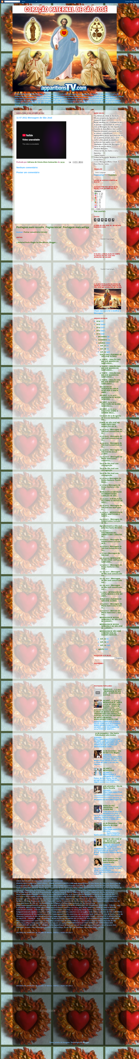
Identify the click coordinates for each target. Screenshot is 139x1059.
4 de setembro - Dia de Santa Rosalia (112, 787)
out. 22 (103, 639)
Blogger (86, 1042)
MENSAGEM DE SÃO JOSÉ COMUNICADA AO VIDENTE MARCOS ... (110, 633)
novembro (102, 340)
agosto (101, 649)
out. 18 (103, 642)
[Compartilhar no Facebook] (80, 162)
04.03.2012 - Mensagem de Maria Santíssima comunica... (111, 459)
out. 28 (103, 349)
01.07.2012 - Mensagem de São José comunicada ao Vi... (111, 438)
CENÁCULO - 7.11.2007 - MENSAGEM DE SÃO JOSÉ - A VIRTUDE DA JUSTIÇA (112, 692)
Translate (112, 175)
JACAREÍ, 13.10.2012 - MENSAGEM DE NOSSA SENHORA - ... (110, 397)
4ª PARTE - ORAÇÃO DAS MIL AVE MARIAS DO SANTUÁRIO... (110, 361)
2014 (98, 328)
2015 (98, 324)
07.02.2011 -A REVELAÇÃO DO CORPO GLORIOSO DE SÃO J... (111, 501)
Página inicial (53, 227)
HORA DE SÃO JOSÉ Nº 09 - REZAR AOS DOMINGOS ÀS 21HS (112, 841)
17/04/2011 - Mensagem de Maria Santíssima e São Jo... (111, 606)
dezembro (102, 337)
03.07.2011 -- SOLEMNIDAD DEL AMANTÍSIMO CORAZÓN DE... (111, 534)
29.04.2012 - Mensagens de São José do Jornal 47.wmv (111, 452)
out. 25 (103, 352)
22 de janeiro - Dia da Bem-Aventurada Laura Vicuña (112, 860)
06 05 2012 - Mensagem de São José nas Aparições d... (111, 507)
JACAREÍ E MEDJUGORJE (108, 769)
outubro (102, 343)
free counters (99, 211)
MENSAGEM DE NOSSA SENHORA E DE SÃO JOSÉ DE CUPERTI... (111, 619)
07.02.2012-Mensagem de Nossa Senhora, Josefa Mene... (110, 480)
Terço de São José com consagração (109, 464)
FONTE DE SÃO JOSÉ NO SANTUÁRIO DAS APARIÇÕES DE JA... (110, 425)
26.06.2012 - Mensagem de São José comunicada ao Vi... (111, 431)
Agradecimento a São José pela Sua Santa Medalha (111, 527)
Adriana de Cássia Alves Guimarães (42, 162)
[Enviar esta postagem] (69, 162)
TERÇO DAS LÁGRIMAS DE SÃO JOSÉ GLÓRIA (111, 356)
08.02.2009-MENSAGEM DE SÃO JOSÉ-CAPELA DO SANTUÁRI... (111, 560)
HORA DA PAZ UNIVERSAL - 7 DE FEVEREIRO (110, 808)
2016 (98, 321)
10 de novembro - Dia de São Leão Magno (112, 752)
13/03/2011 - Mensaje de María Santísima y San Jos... (110, 613)
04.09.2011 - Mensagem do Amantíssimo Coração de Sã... (111, 521)
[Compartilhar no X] (78, 162)
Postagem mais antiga (76, 227)
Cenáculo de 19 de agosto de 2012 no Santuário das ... (110, 418)
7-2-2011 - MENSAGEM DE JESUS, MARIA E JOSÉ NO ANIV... (111, 594)
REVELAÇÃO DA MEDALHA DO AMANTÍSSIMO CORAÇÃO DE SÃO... (111, 494)
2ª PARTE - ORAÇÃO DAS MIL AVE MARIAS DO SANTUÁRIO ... (110, 375)
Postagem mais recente (30, 227)
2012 (98, 334)
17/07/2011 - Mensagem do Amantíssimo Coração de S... (111, 541)
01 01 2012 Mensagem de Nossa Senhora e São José (110, 487)
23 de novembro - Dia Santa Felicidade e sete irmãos (107, 734)
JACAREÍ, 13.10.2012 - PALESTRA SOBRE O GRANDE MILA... (109, 411)
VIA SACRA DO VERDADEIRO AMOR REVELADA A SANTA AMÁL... (109, 390)
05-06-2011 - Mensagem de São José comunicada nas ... (111, 574)
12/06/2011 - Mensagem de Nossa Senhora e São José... (111, 567)
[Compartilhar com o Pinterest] (82, 162)
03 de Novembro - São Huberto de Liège (112, 824)
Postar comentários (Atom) (35, 232)
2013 (98, 331)
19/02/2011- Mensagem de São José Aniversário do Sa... (111, 548)
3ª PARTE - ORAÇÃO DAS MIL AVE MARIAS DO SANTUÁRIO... (110, 368)
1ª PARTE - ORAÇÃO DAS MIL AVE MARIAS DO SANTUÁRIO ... (110, 382)
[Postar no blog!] (76, 162)
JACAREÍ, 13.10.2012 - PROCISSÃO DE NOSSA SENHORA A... (110, 404)
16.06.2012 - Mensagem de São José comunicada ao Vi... (111, 445)
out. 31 (103, 346)
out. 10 (103, 645)
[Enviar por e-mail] (74, 162)
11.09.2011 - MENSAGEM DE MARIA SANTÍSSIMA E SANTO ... (111, 514)
